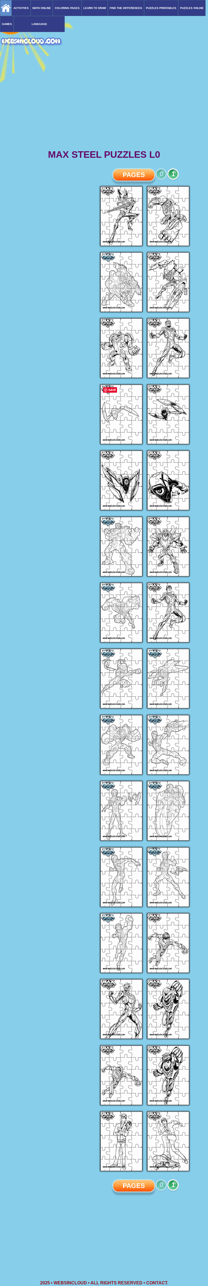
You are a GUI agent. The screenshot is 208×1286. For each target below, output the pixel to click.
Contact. (157, 1283)
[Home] (6, 8)
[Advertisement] (104, 106)
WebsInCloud (70, 1283)
